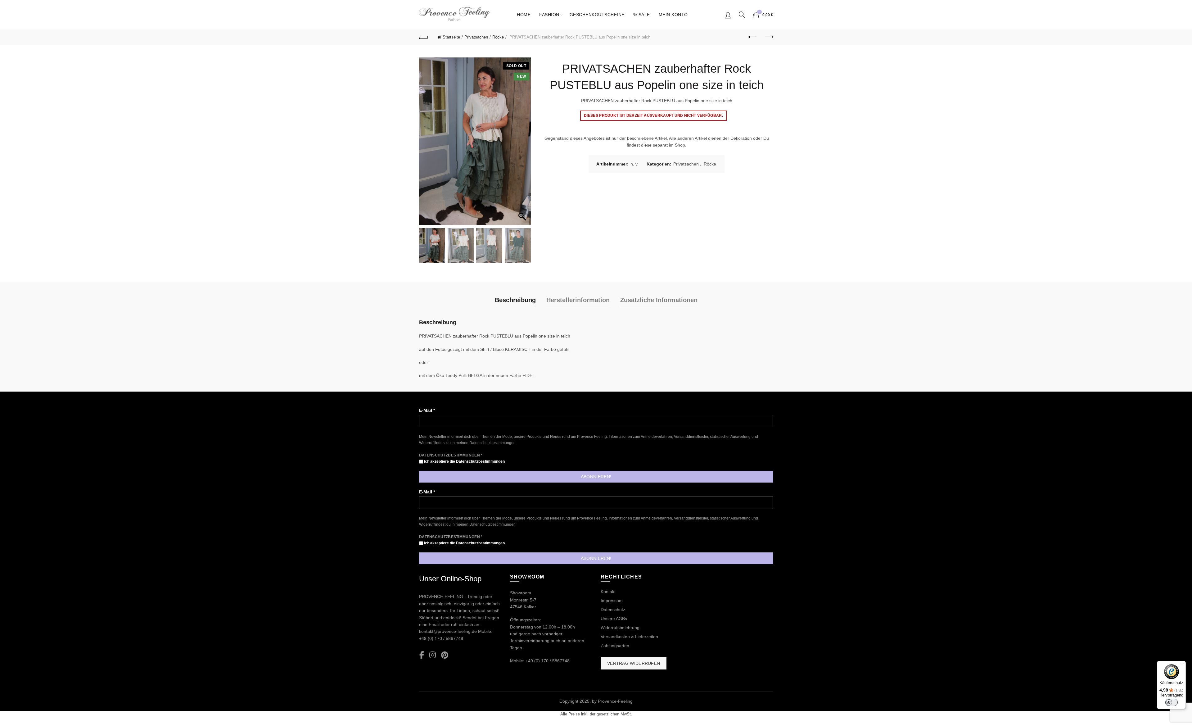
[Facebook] (421, 655)
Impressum (612, 600)
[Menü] (1182, 664)
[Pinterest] (445, 655)
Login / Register (728, 15)
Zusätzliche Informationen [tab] (659, 300)
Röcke (498, 37)
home (524, 14)
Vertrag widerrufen (633, 663)
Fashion (549, 14)
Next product (768, 37)
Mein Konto (673, 14)
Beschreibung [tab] (515, 300)
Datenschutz (613, 609)
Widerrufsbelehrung (620, 627)
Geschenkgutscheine (597, 14)
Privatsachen (476, 37)
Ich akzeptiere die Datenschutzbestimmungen (464, 461)
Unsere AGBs (614, 618)
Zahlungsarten (615, 645)
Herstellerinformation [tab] (578, 300)
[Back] (423, 37)
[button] (523, 144)
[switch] (1171, 702)
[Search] (742, 14)
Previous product (753, 37)
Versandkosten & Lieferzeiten (629, 636)
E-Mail (427, 410)
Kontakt (608, 591)
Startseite (451, 37)
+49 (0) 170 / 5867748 (441, 638)
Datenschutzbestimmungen (492, 443)
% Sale (641, 14)
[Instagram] (432, 655)
